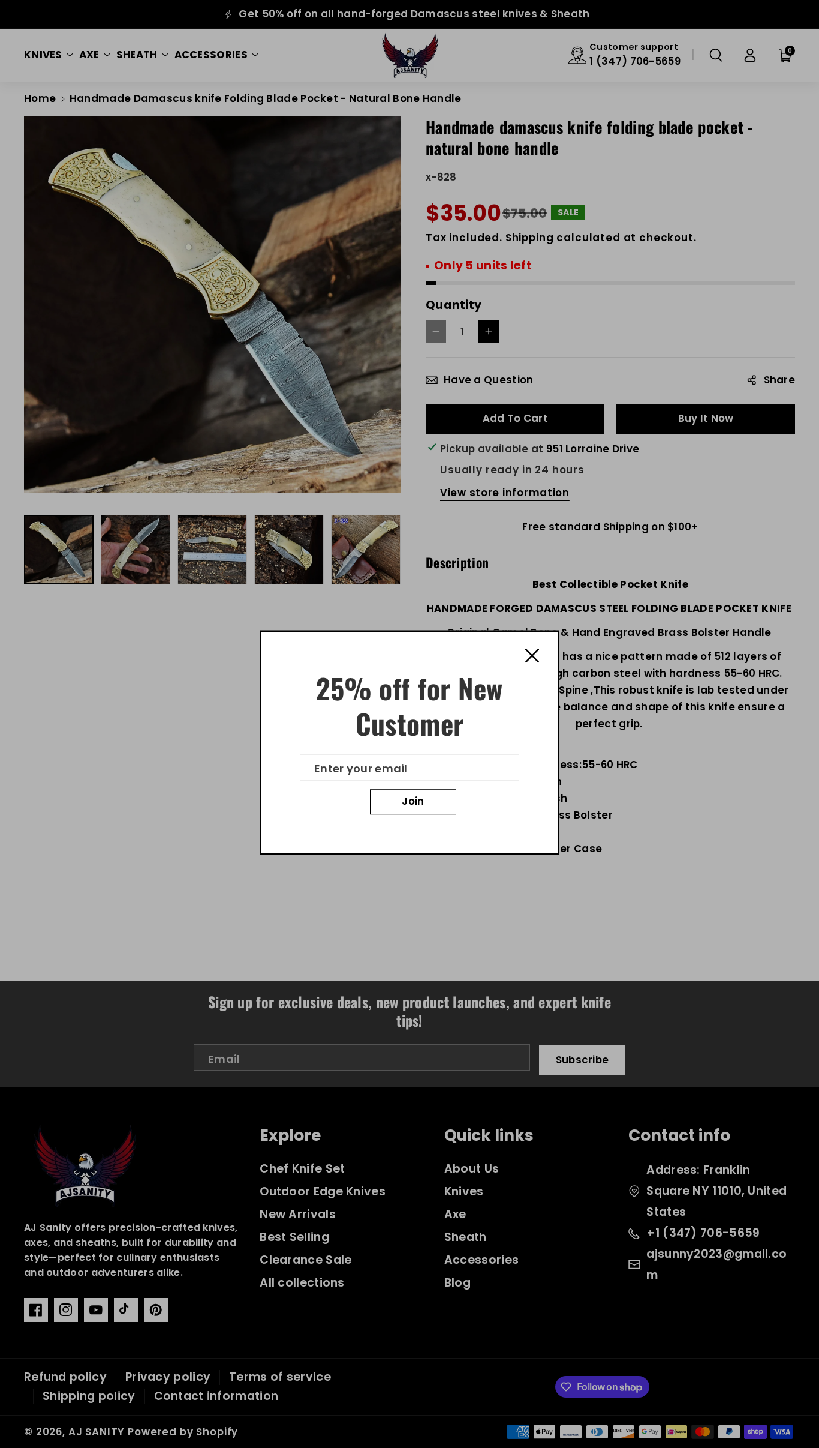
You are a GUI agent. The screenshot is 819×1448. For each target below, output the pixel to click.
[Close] (532, 655)
